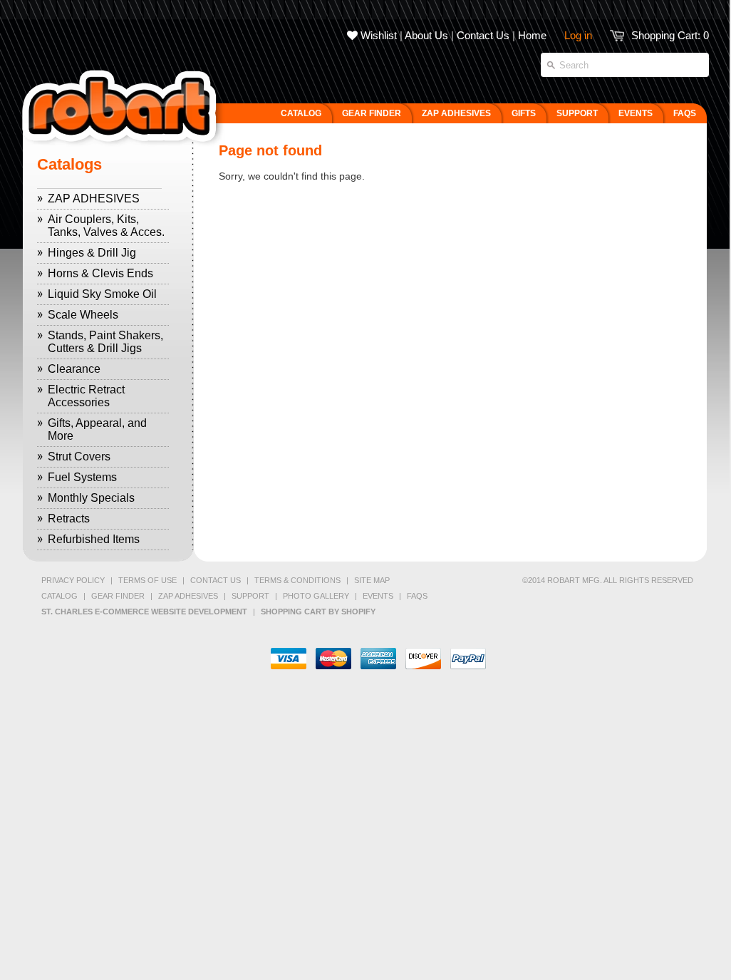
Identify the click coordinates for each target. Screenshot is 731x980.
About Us (426, 35)
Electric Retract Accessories (86, 395)
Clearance (74, 369)
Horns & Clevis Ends (100, 273)
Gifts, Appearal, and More (97, 429)
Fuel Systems (82, 477)
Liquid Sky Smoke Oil (102, 294)
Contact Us (483, 35)
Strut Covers (79, 456)
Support (250, 596)
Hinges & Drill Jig (92, 253)
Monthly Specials (91, 498)
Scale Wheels (83, 315)
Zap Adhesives (188, 596)
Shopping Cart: (670, 35)
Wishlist (377, 35)
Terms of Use (147, 580)
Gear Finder (118, 596)
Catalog (59, 596)
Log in (578, 35)
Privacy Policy (73, 580)
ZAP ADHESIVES (94, 198)
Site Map (372, 580)
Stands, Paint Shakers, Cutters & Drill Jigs (105, 341)
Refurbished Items (94, 539)
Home (532, 35)
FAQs (417, 596)
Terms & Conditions (297, 580)
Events (378, 596)
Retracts (69, 518)
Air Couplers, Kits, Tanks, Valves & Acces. (106, 225)
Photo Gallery (316, 596)
